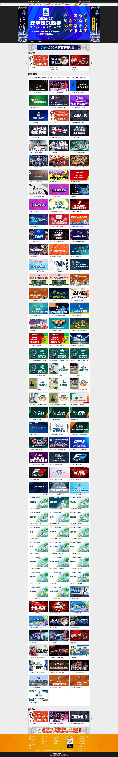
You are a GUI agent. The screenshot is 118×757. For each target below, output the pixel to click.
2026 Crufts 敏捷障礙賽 (56, 375)
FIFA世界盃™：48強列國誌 (77, 345)
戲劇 (84, 4)
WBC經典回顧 (74, 419)
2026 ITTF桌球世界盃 (76, 256)
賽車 (77, 77)
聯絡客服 (56, 741)
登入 (77, 1)
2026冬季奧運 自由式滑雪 (56, 553)
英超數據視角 (33, 642)
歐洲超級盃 (73, 196)
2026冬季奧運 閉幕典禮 (56, 508)
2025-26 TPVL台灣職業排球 (37, 449)
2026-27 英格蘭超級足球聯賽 (78, 107)
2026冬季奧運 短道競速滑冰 (57, 568)
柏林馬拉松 (73, 657)
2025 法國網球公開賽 (55, 687)
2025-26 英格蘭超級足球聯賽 (37, 464)
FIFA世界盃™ (69, 4)
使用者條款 (44, 741)
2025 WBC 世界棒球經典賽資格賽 (79, 434)
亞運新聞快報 (32, 67)
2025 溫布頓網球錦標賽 (35, 687)
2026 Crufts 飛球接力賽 (76, 375)
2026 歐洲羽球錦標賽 (35, 241)
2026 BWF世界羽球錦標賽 (56, 92)
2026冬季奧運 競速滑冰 (76, 583)
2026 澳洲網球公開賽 (76, 613)
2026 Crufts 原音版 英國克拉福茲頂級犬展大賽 (61, 360)
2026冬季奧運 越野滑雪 (76, 538)
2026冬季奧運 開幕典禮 (35, 508)
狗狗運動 (37, 77)
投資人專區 (34, 741)
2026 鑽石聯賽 (33, 256)
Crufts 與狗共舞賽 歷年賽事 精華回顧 (59, 404)
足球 (55, 77)
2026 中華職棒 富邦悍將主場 (37, 167)
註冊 (80, 1)
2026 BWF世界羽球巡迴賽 (77, 211)
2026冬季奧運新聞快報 (35, 598)
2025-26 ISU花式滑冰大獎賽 (57, 494)
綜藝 (88, 4)
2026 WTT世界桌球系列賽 (56, 241)
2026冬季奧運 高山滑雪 (76, 523)
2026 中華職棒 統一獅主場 (77, 167)
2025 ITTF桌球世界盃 (35, 702)
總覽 (31, 77)
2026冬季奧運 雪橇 (75, 553)
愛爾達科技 (34, 739)
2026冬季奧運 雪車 (55, 523)
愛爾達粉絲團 (82, 738)
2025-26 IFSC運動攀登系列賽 (37, 672)
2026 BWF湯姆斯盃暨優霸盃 (57, 226)
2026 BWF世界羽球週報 (76, 479)
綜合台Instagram (82, 748)
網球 (68, 77)
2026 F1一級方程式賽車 (36, 181)
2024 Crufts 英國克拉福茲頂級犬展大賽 (39, 375)
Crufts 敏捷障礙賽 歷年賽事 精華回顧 (39, 404)
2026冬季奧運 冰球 (34, 538)
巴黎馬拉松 (32, 330)
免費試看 (43, 738)
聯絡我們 (80, 750)
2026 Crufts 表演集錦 (55, 390)
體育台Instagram (82, 744)
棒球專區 (54, 4)
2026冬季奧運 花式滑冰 (76, 508)
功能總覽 (43, 744)
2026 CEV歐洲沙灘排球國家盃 (57, 315)
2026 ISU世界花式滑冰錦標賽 (37, 271)
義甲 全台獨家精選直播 (36, 41)
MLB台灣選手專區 (75, 137)
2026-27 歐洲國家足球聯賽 (56, 464)
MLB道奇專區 (53, 152)
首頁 (30, 4)
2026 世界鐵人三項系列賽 (36, 315)
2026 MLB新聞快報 (34, 137)
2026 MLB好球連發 (55, 137)
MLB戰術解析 (53, 67)
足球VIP (61, 4)
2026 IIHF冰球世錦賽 (76, 271)
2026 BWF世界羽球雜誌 (36, 613)
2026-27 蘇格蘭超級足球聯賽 (37, 196)
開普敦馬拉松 (53, 300)
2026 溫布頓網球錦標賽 (35, 286)
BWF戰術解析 (74, 67)
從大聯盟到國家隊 (34, 434)
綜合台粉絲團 (82, 743)
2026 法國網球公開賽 (76, 286)
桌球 (72, 77)
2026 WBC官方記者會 (35, 419)
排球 (81, 77)
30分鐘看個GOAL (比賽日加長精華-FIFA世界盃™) (83, 330)
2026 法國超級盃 (34, 122)
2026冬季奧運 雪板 (55, 583)
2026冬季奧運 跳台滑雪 (35, 583)
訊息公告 (56, 740)
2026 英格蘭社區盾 (34, 107)
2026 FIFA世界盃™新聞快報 (57, 345)
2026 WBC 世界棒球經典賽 (77, 404)
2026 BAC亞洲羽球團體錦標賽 (57, 449)
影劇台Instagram (82, 746)
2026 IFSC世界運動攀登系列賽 (58, 271)
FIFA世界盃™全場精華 (35, 345)
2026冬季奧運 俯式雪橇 (76, 568)
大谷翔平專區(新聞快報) (36, 152)
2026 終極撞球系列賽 (55, 330)
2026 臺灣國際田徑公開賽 (77, 300)
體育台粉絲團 (82, 740)
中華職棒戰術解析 (75, 627)
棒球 (50, 77)
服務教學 (56, 743)
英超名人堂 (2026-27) (35, 211)
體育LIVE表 (40, 4)
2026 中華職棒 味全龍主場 (56, 167)
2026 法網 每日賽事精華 (36, 300)
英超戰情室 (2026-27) (55, 196)
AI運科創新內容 (74, 598)
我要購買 (47, 4)
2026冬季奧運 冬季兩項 (56, 538)
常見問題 (56, 738)
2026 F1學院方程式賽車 (56, 479)
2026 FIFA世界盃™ (75, 181)
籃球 (59, 77)
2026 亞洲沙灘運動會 (76, 315)
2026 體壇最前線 (34, 226)
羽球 (64, 77)
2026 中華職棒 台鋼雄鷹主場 (78, 152)
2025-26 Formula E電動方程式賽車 (38, 494)
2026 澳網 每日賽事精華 (36, 627)
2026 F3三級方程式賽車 (36, 479)
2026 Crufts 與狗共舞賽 (35, 390)
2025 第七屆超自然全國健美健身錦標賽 (80, 672)
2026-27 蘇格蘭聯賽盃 (35, 92)
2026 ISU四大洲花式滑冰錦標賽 (78, 449)
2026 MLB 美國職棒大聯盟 (77, 122)
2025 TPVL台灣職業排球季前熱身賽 (39, 657)
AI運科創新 (44, 77)
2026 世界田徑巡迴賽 (55, 256)
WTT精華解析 (53, 642)
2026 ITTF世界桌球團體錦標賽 (78, 241)
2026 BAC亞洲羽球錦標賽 (77, 226)
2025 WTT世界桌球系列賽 (56, 657)
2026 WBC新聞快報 (55, 419)
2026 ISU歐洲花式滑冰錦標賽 (78, 494)
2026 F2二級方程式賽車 (76, 464)
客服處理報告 (57, 744)
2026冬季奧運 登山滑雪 (35, 523)
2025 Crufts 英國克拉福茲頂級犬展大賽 (80, 360)
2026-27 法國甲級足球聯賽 (77, 92)
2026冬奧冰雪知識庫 (55, 598)
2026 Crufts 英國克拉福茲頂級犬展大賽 (39, 360)
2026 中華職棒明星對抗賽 (56, 211)
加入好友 (34, 747)
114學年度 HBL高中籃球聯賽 (57, 672)
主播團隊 (34, 744)
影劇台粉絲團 (82, 741)
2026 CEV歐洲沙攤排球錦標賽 (57, 107)
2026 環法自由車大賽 (55, 181)
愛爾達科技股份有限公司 (41, 750)
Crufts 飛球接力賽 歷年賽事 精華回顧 (80, 390)
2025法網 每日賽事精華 (76, 687)
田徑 (85, 77)
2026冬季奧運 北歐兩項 (35, 568)
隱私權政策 (44, 743)
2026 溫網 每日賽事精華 (56, 286)
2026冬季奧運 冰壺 (34, 553)
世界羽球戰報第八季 (55, 613)
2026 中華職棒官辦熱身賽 (56, 434)
